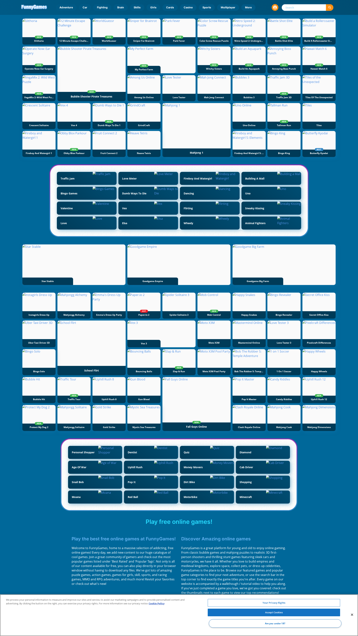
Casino (188, 7)
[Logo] (34, 7)
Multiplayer (228, 7)
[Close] (352, 615)
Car (85, 7)
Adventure (66, 7)
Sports (206, 7)
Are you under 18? (275, 623)
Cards (170, 7)
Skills (137, 7)
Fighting (102, 7)
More (248, 7)
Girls (153, 7)
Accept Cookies (274, 612)
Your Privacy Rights (274, 602)
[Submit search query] (329, 7)
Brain (120, 7)
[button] (275, 7)
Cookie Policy (156, 603)
